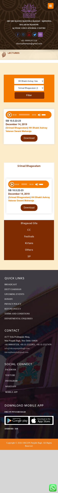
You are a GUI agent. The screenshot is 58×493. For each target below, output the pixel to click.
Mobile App (11, 392)
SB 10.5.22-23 (13, 120)
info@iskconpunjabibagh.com (17, 348)
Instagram (11, 381)
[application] (28, 114)
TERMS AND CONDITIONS (17, 314)
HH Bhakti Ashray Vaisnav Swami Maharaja (26, 129)
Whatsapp (10, 386)
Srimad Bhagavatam (16, 127)
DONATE (8, 299)
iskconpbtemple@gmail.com (29, 43)
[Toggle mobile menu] (50, 5)
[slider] (46, 115)
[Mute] (39, 114)
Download (29, 138)
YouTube (10, 375)
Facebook (10, 370)
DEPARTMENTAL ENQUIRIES (18, 318)
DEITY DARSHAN (12, 289)
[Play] (9, 114)
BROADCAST (10, 284)
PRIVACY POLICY (12, 304)
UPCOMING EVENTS (14, 294)
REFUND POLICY (12, 309)
